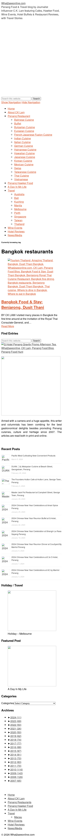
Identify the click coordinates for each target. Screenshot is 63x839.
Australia (19, 194)
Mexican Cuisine (23, 164)
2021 (15, 728)
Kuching (19, 202)
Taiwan (18, 220)
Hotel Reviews (16, 231)
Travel (11, 190)
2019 (15, 736)
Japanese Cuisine (24, 157)
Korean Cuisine (23, 161)
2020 (15, 732)
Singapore (20, 216)
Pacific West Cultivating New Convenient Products (33, 455)
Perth (17, 213)
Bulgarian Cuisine (24, 127)
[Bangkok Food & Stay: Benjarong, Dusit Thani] (31, 294)
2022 (15, 725)
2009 (16, 773)
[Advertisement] (31, 61)
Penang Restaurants (19, 802)
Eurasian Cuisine (24, 131)
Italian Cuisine (22, 142)
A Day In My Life (17, 187)
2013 (15, 758)
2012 (15, 762)
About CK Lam (16, 112)
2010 (16, 769)
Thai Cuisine (21, 175)
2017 (15, 743)
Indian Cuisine (22, 138)
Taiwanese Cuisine (25, 172)
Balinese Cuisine (24, 120)
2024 (15, 717)
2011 (15, 766)
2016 (15, 747)
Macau (18, 817)
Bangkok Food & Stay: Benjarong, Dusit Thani (22, 304)
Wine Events (15, 228)
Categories (7, 703)
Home (11, 108)
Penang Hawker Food (20, 183)
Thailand (19, 224)
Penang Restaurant (19, 116)
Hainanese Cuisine (25, 149)
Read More (7, 326)
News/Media (15, 235)
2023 (15, 721)
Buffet (17, 123)
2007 (15, 780)
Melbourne (20, 209)
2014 (15, 754)
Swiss (17, 168)
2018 (15, 740)
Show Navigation (11, 102)
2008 (16, 777)
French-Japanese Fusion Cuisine (33, 134)
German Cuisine (23, 146)
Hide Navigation (31, 102)
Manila (18, 205)
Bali (16, 198)
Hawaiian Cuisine (24, 153)
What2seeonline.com (13, 3)
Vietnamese (21, 179)
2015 (15, 751)
